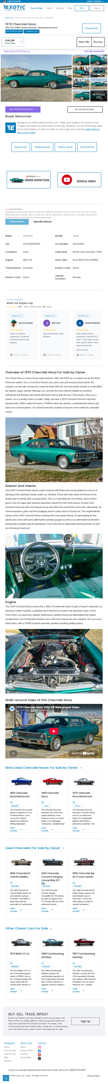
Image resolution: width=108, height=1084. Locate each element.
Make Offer (84, 42)
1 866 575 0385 (14, 1)
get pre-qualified (94, 51)
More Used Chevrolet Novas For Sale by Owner (41, 768)
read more (82, 350)
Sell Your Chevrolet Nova (21, 109)
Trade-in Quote (65, 147)
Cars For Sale (25, 17)
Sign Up (85, 1021)
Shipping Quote (42, 147)
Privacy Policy (93, 1075)
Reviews (60, 8)
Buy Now (98, 42)
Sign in (97, 8)
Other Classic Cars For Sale (26, 928)
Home (17, 17)
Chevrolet (35, 17)
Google (24, 355)
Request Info (91, 28)
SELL (81, 8)
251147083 (49, 17)
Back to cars (9, 17)
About (49, 8)
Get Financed (87, 147)
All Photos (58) (99, 96)
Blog (70, 8)
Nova (42, 17)
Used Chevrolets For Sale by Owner (32, 848)
